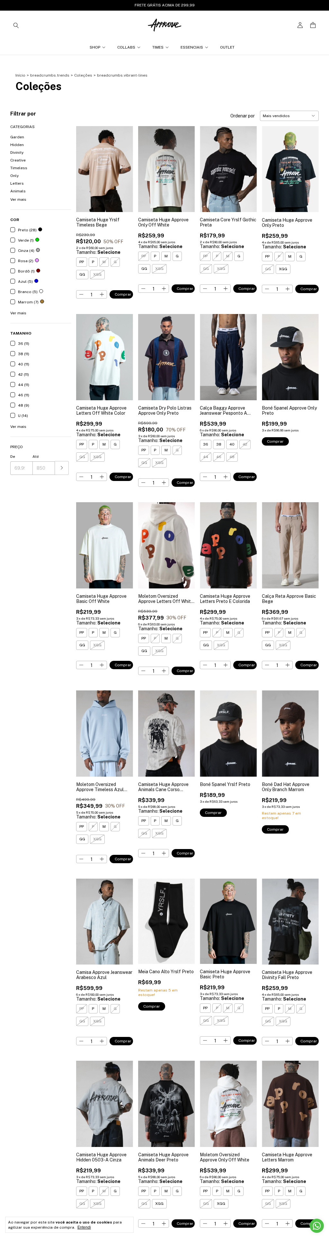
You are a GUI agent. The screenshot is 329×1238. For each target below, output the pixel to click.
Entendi (84, 1227)
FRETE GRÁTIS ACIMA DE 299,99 (165, 5)
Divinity (16, 152)
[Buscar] (16, 25)
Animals (18, 191)
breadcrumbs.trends (49, 75)
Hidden (17, 145)
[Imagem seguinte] (123, 165)
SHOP (95, 47)
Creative (18, 160)
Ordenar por (242, 115)
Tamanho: (98, 252)
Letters (17, 183)
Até (35, 456)
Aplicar (62, 468)
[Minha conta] (300, 25)
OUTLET (227, 47)
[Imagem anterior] (86, 165)
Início (20, 75)
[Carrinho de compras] (313, 25)
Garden (17, 137)
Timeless (18, 168)
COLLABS (126, 47)
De (12, 456)
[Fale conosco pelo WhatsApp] (317, 1226)
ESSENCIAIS (192, 47)
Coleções (83, 75)
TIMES (158, 47)
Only (14, 175)
